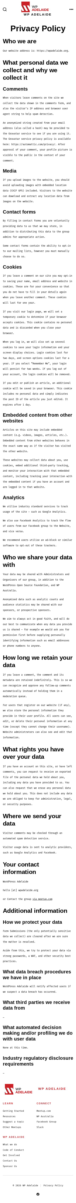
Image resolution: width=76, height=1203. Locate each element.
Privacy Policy (53, 1185)
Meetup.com (44, 1111)
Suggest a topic (13, 1122)
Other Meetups (12, 1127)
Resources (9, 1116)
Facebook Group (46, 1122)
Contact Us (10, 1161)
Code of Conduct (13, 1150)
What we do (10, 1144)
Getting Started (13, 1111)
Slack (40, 1127)
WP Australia (45, 1116)
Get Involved (11, 1155)
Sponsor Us (10, 1166)
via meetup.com (42, 899)
